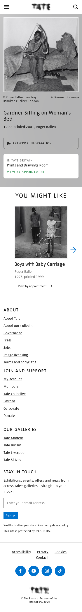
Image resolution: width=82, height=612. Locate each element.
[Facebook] (20, 571)
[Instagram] (47, 571)
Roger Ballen (46, 127)
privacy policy (59, 525)
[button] (75, 6)
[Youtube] (33, 571)
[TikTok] (60, 571)
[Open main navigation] (15, 7)
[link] (25, 99)
